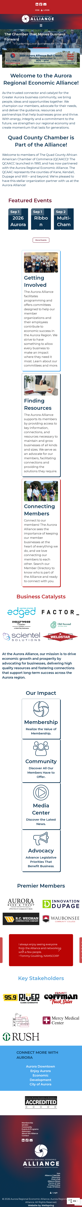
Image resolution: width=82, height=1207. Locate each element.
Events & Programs (30, 1129)
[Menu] (41, 25)
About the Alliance (30, 1133)
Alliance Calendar (52, 1175)
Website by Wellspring (41, 1205)
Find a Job (55, 1179)
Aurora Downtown (40, 1066)
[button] (3, 58)
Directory (56, 1177)
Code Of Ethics (53, 1187)
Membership (27, 1123)
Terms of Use (54, 1183)
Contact (25, 1136)
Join (58, 1173)
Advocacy (26, 1131)
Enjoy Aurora (40, 1071)
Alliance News (54, 1181)
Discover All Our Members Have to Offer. (41, 772)
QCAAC (25, 1125)
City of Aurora (40, 1084)
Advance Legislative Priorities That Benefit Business (41, 862)
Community (27, 1127)
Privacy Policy (54, 1185)
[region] (41, 58)
